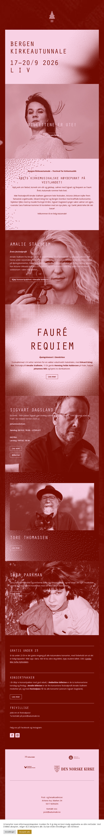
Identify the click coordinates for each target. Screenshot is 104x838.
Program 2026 (52, 135)
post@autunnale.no (52, 812)
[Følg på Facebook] (12, 735)
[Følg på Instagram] (17, 735)
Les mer (52, 376)
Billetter (16, 455)
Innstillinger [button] (9, 832)
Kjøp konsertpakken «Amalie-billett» (30, 279)
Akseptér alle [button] (24, 832)
